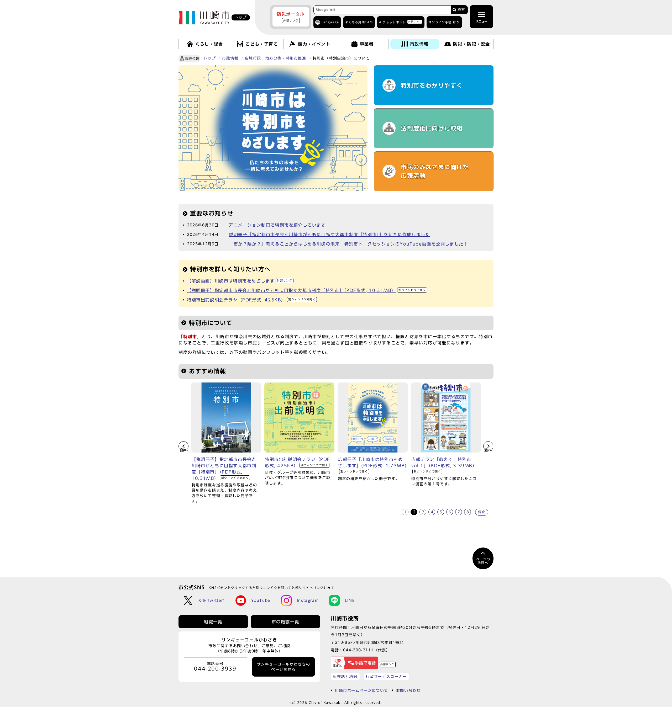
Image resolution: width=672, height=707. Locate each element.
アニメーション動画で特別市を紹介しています (277, 225)
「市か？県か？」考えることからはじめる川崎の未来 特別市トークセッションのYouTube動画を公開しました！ (348, 244)
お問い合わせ (408, 690)
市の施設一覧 (286, 622)
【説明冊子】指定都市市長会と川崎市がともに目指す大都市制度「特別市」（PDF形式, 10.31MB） (306, 290)
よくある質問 (359, 22)
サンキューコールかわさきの (283, 666)
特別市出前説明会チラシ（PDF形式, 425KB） (251, 300)
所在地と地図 (345, 676)
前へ (183, 450)
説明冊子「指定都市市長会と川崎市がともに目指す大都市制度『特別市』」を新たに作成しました (329, 234)
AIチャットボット (400, 21)
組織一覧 (213, 622)
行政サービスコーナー (386, 676)
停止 (481, 512)
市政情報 (230, 58)
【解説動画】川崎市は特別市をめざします (239, 281)
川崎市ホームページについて (361, 690)
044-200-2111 (358, 650)
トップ (209, 58)
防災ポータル (291, 17)
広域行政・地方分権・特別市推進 (275, 58)
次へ (488, 450)
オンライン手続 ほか (444, 22)
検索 (461, 10)
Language (330, 22)
